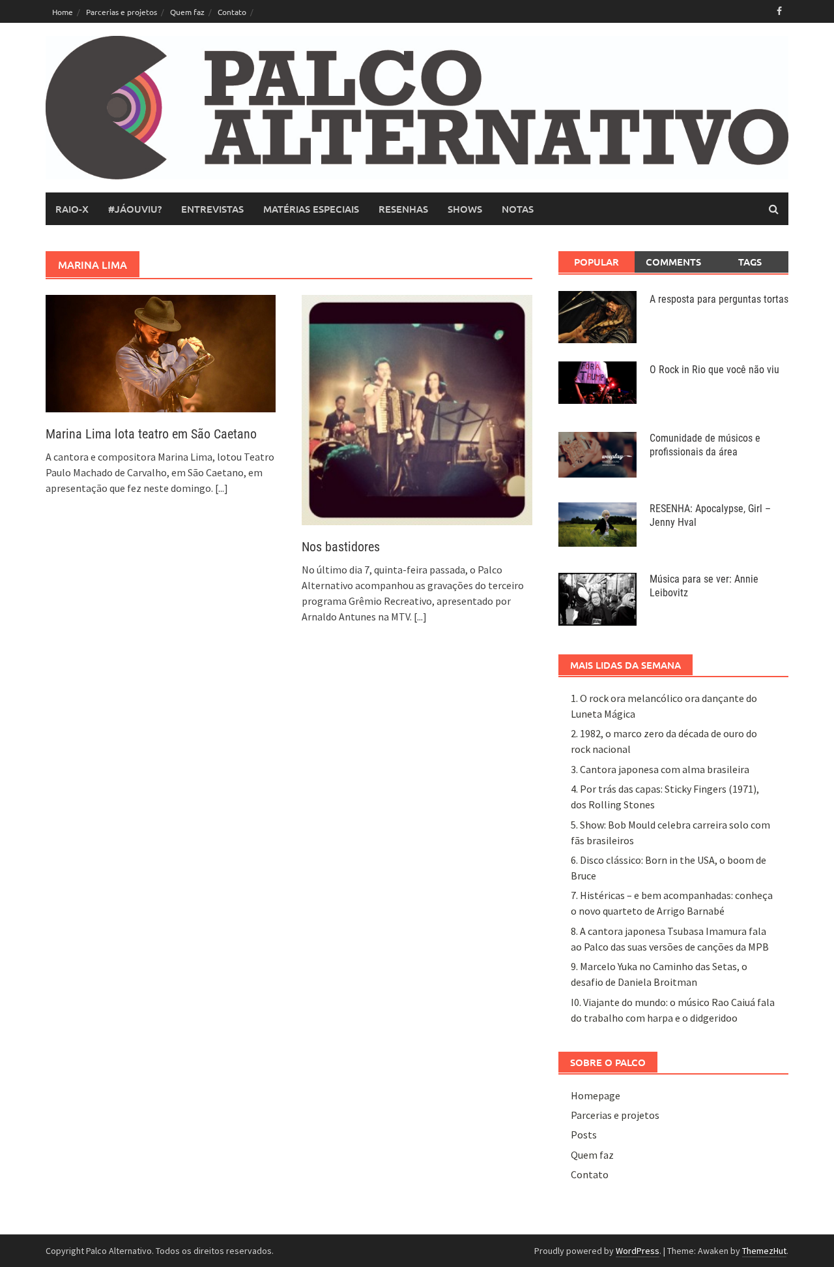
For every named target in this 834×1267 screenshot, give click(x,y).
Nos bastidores (341, 547)
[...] (221, 488)
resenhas (403, 208)
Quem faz (187, 12)
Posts (584, 1134)
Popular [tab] (596, 261)
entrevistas (212, 208)
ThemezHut (764, 1251)
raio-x (72, 208)
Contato (232, 12)
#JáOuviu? (135, 208)
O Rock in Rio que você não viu (714, 369)
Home (62, 12)
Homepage (595, 1095)
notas (518, 208)
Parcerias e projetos (121, 12)
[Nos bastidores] (417, 408)
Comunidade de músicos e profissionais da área (705, 445)
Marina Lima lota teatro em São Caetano (151, 434)
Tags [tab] (750, 261)
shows (465, 208)
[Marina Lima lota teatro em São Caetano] (161, 352)
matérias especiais (311, 208)
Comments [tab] (673, 261)
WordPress (637, 1251)
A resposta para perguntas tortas (719, 299)
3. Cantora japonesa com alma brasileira (660, 769)
